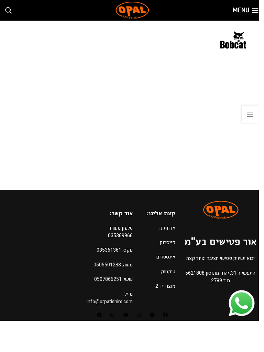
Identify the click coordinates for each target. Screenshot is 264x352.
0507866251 (108, 279)
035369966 (120, 235)
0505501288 (107, 264)
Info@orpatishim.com (110, 301)
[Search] (8, 10)
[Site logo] (132, 10)
